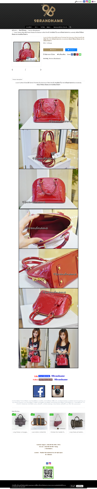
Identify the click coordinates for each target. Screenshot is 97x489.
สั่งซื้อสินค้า (53, 49)
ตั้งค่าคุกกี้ (73, 486)
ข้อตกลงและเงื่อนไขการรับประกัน (60, 27)
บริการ (36, 27)
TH (94, 1)
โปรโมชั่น (43, 27)
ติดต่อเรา (49, 27)
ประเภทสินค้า (29, 27)
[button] (70, 27)
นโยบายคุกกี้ (22, 486)
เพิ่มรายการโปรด (50, 54)
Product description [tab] (17, 79)
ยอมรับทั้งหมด (79, 486)
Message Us (72, 49)
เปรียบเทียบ (62, 54)
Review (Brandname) (55, 58)
